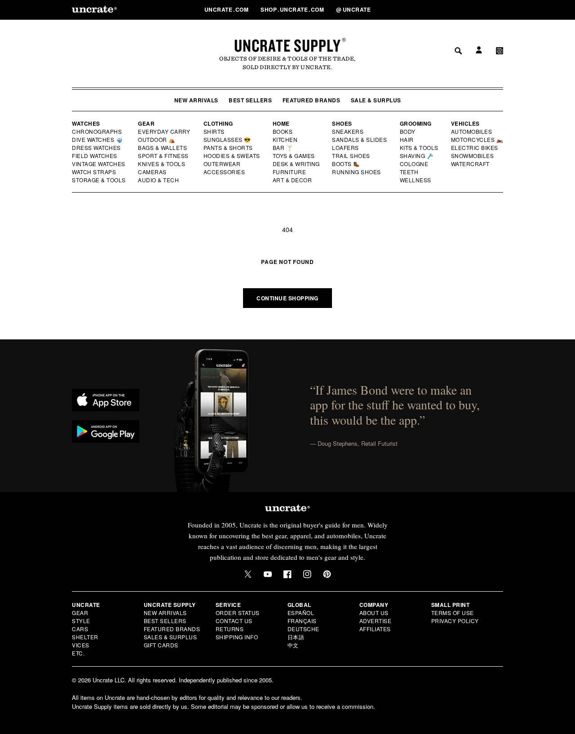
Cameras (153, 172)
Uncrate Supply (287, 45)
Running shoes (356, 172)
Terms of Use (452, 612)
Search (455, 9)
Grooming (416, 123)
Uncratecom (227, 9)
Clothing (218, 123)
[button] (499, 9)
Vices (80, 645)
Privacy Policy (455, 620)
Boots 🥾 (346, 164)
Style (81, 620)
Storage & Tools (99, 180)
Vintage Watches (99, 164)
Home (281, 123)
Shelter (85, 637)
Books (283, 131)
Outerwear (222, 164)
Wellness (415, 180)
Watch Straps (94, 172)
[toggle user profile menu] (477, 9)
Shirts (214, 131)
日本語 (296, 637)
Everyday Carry (165, 131)
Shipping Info (237, 637)
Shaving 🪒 (417, 156)
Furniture (289, 172)
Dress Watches (97, 148)
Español (301, 612)
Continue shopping (287, 298)
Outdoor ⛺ (157, 140)
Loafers (345, 148)
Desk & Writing (297, 164)
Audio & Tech (159, 180)
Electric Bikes (475, 148)
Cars (80, 629)
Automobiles (472, 131)
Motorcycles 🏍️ (477, 140)
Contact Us (234, 620)
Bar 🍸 (283, 148)
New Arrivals (196, 100)
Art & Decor (293, 180)
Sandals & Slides (360, 140)
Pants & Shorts (228, 148)
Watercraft (471, 164)
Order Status (238, 612)
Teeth (409, 172)
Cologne (414, 164)
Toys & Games (294, 156)
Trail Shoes (351, 156)
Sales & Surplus (170, 637)
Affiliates (375, 629)
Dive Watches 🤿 (98, 140)
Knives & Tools (162, 164)
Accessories (224, 172)
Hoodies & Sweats (232, 156)
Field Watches (95, 156)
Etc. (78, 653)
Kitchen (286, 140)
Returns (230, 629)
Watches (86, 123)
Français (302, 620)
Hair (407, 140)
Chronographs (97, 131)
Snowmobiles (473, 156)
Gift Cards (161, 645)
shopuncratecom (293, 9)
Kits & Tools (419, 148)
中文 (293, 645)
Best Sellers (250, 100)
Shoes (342, 123)
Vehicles (465, 123)
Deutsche (303, 629)
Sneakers (348, 131)
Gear (146, 123)
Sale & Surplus (376, 100)
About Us (374, 612)
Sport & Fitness (163, 156)
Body (408, 131)
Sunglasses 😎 (227, 140)
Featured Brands (312, 100)
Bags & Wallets (163, 148)
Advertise (375, 620)
